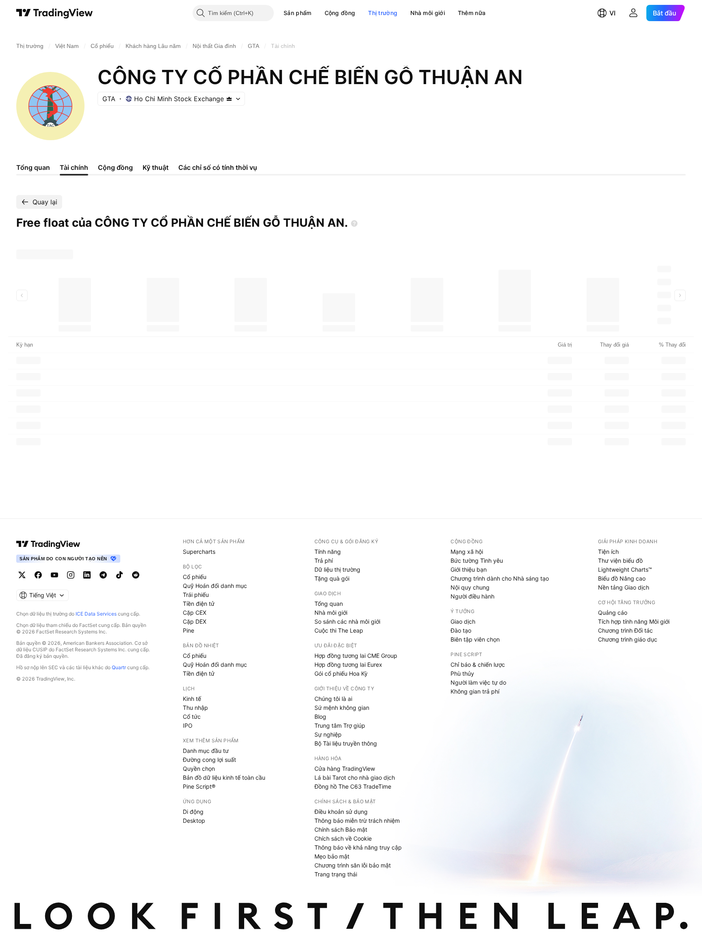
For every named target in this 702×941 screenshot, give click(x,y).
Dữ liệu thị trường (337, 569)
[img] (229, 98)
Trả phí (323, 560)
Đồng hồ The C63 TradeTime (352, 786)
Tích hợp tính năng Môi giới (634, 621)
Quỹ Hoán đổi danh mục (215, 585)
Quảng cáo (612, 612)
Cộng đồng (340, 12)
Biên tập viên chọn (475, 639)
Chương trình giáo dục (627, 639)
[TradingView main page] (48, 544)
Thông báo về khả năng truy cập (358, 847)
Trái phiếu (196, 594)
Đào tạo (461, 630)
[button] (317, 13)
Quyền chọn (199, 768)
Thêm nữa (471, 12)
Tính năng (327, 551)
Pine (188, 630)
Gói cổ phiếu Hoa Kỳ (341, 673)
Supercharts (199, 551)
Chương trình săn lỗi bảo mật (352, 865)
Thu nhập (195, 707)
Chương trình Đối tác (625, 630)
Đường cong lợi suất (209, 759)
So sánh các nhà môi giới (347, 621)
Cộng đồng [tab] (115, 167)
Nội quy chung (470, 587)
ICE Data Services (96, 614)
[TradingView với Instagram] (70, 575)
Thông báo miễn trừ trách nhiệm (357, 820)
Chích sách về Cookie (343, 838)
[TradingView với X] (22, 575)
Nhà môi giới (427, 12)
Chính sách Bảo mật (340, 829)
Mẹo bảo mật (331, 856)
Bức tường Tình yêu (477, 560)
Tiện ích (608, 551)
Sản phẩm (297, 12)
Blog (320, 716)
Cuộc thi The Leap (338, 630)
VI (612, 13)
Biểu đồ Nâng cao (622, 578)
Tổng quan (328, 603)
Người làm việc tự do (478, 682)
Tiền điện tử (198, 603)
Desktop (194, 820)
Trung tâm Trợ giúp (339, 725)
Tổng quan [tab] (33, 167)
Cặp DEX (194, 621)
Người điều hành (472, 596)
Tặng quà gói (331, 578)
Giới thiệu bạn (469, 569)
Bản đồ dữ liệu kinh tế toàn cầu (224, 777)
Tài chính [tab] (74, 167)
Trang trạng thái (335, 874)
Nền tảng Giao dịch (623, 587)
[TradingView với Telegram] (103, 575)
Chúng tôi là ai (333, 698)
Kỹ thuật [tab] (156, 167)
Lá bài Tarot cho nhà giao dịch (354, 777)
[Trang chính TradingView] (54, 13)
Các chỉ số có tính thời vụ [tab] (217, 167)
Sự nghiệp (328, 734)
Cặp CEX (194, 612)
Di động (193, 811)
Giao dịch (463, 621)
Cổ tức (192, 716)
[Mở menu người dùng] (633, 13)
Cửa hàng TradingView (344, 768)
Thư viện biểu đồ (620, 560)
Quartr (119, 667)
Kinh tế (192, 698)
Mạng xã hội (467, 551)
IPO (188, 725)
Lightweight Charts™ (625, 569)
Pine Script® (199, 786)
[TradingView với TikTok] (119, 575)
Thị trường (382, 12)
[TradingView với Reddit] (135, 575)
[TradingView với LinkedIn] (87, 575)
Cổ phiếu (194, 576)
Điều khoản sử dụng (341, 811)
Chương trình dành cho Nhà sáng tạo (500, 578)
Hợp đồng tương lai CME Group (355, 655)
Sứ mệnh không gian (341, 707)
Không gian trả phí (475, 691)
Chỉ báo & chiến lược (478, 664)
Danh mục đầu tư (206, 750)
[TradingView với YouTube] (54, 575)
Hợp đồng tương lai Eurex (348, 664)
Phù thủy (462, 673)
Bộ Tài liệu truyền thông (345, 743)
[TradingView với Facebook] (38, 575)
